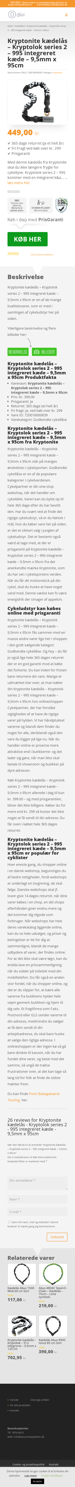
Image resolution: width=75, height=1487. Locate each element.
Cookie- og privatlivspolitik (28, 1464)
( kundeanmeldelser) (42, 254)
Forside (14, 1399)
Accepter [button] (37, 1481)
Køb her (27, 239)
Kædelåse (20, 26)
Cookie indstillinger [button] (52, 1475)
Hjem (10, 26)
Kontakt (14, 1410)
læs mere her (19, 182)
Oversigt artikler (40, 1399)
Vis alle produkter (20, 1405)
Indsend (57, 1237)
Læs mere (31, 1475)
